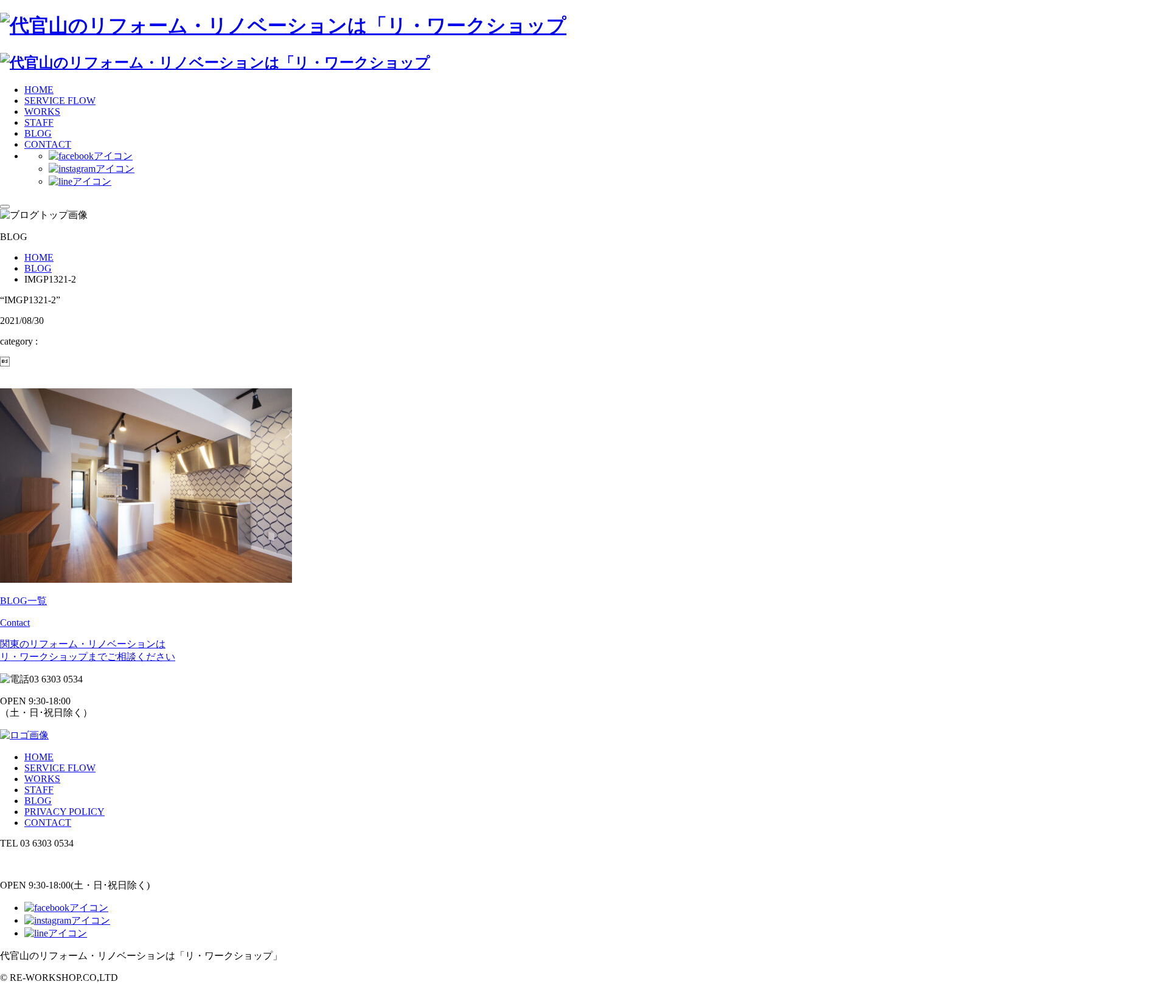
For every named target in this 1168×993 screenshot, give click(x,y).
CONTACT (47, 144)
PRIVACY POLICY (64, 811)
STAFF (39, 122)
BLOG (38, 133)
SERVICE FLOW (60, 100)
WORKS (42, 111)
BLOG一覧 (23, 601)
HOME (39, 89)
